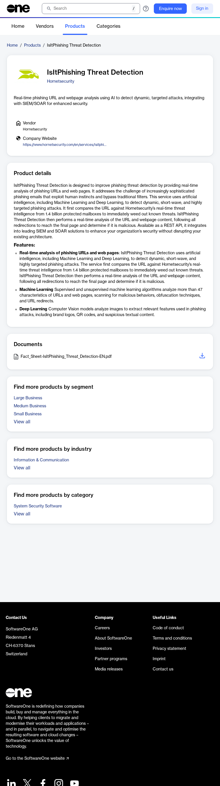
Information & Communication (41, 460)
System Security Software (38, 506)
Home (17, 26)
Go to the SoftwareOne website (35, 759)
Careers (102, 628)
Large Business (28, 398)
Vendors (45, 26)
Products (75, 26)
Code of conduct (168, 628)
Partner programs (111, 659)
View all (22, 422)
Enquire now (170, 9)
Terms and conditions (172, 638)
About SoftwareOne (113, 638)
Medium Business (30, 406)
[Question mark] (146, 8)
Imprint (159, 659)
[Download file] (202, 356)
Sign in (202, 9)
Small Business (28, 414)
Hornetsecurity (60, 82)
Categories (108, 26)
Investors (103, 649)
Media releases (109, 669)
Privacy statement (169, 649)
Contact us (163, 669)
